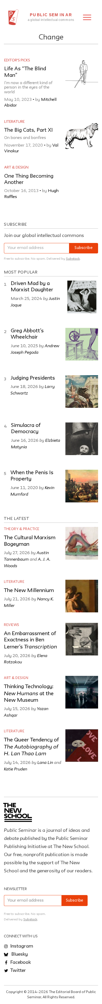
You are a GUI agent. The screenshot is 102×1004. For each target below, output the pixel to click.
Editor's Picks (17, 60)
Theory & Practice (21, 529)
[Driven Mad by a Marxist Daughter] (81, 297)
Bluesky (19, 954)
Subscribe (84, 248)
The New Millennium (29, 590)
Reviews (11, 625)
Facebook (20, 962)
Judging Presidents (32, 378)
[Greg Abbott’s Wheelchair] (81, 344)
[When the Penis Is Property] (81, 486)
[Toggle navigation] (87, 17)
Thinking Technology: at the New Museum (29, 693)
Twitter (17, 970)
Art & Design (16, 167)
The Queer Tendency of (31, 747)
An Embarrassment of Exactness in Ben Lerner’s (30, 640)
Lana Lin (45, 762)
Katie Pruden (15, 769)
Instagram (21, 946)
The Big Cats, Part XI (28, 130)
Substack (73, 258)
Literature (14, 121)
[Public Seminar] (13, 17)
